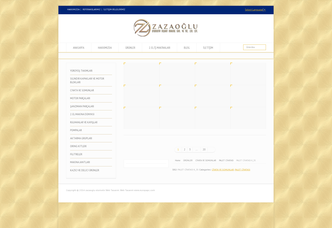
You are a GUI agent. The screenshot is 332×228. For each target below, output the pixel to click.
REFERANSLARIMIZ (91, 9)
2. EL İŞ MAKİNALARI (159, 47)
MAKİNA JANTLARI (80, 162)
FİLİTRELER (76, 154)
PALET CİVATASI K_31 (139, 99)
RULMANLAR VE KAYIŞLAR (83, 122)
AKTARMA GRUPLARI (81, 138)
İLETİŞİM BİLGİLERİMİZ (114, 9)
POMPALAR (76, 130)
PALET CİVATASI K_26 (174, 121)
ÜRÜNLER (130, 47)
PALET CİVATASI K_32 (245, 77)
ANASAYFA (78, 47)
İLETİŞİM (208, 47)
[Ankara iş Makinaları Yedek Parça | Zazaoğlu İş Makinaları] (166, 35)
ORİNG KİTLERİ (78, 146)
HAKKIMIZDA (73, 9)
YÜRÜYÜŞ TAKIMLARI (81, 70)
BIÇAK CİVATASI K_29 (210, 99)
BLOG (187, 47)
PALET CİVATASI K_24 (210, 121)
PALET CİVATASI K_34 (174, 77)
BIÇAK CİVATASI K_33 (210, 77)
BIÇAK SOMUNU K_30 (174, 99)
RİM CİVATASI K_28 (244, 99)
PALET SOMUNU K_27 (139, 121)
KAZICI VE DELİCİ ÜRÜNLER (84, 170)
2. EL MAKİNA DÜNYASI (82, 114)
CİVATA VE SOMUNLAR (223, 169)
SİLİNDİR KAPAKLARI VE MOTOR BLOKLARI (87, 80)
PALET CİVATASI (242, 169)
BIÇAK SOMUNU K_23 (245, 121)
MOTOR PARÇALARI (80, 98)
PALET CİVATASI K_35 (139, 77)
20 (204, 149)
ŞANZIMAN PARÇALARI (82, 106)
